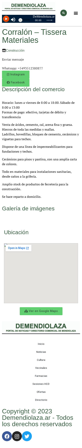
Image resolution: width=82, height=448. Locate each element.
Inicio (41, 343)
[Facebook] (7, 436)
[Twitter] (27, 436)
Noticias (41, 351)
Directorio (41, 399)
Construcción (15, 50)
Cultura (41, 359)
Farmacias (41, 375)
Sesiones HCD (41, 383)
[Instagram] (17, 436)
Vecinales (41, 367)
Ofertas (41, 391)
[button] (76, 13)
